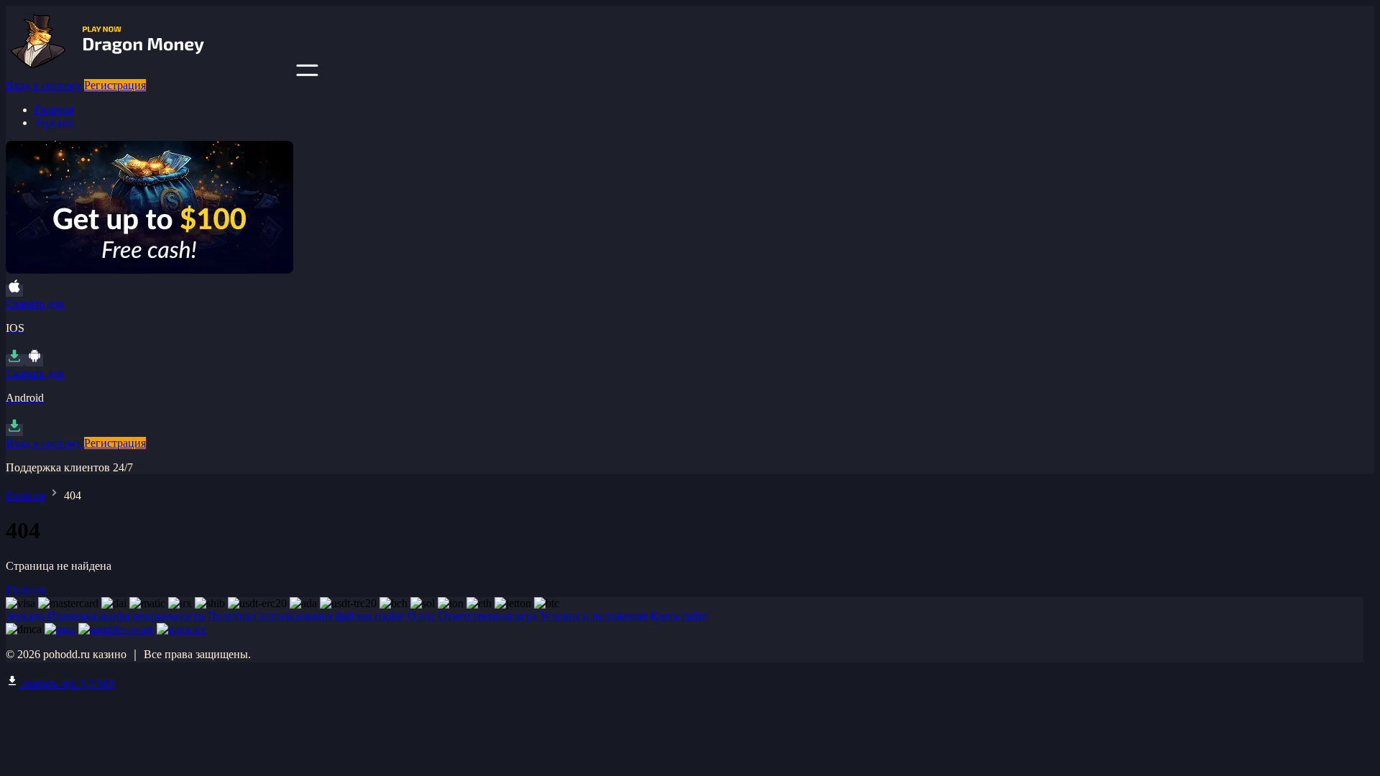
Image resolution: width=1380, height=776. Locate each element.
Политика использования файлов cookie (306, 616)
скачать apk (67, 684)
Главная (53, 109)
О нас (422, 616)
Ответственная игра (487, 616)
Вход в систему (43, 85)
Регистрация (115, 85)
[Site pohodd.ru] (149, 72)
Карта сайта (679, 616)
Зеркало (53, 122)
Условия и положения (593, 616)
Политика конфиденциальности (126, 616)
